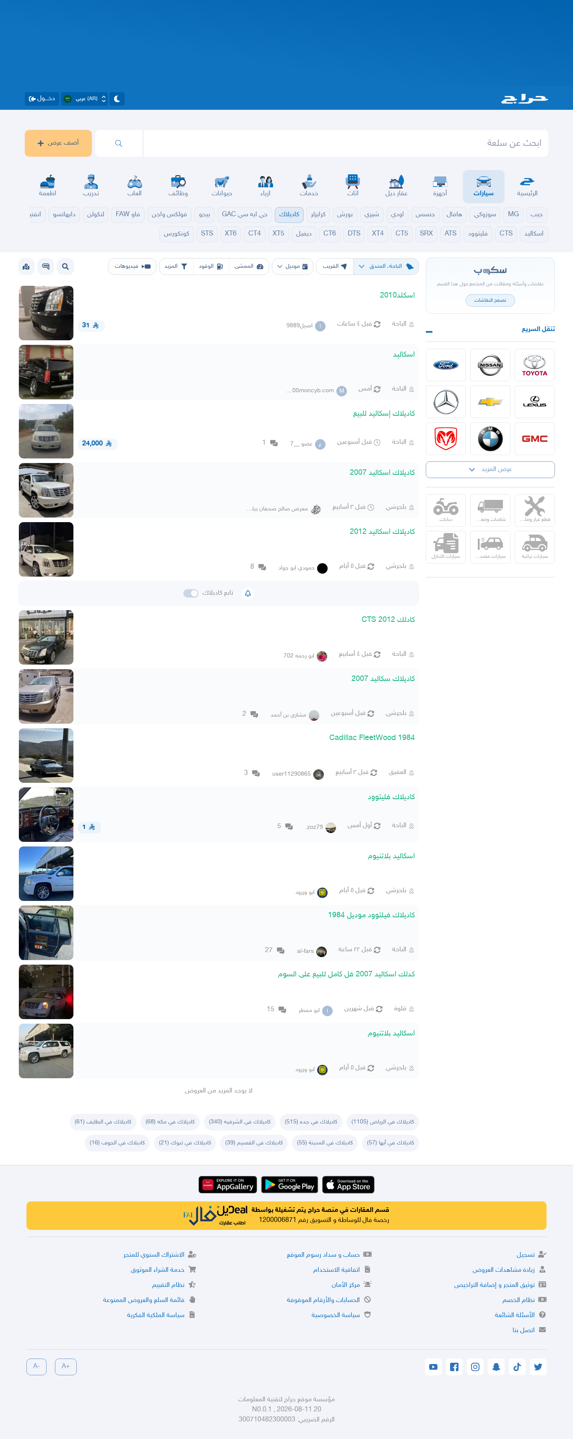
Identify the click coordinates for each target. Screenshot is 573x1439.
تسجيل (526, 1255)
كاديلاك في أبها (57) (390, 1143)
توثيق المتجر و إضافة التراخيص (494, 1285)
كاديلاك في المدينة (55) (325, 1143)
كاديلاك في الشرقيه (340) (240, 1122)
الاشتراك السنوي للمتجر (154, 1255)
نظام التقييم (168, 1285)
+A (66, 1367)
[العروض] (26, 266)
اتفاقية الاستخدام (336, 1270)
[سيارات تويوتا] (535, 365)
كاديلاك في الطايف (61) (103, 1122)
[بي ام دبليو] (490, 438)
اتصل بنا (524, 1331)
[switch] (190, 593)
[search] (118, 143)
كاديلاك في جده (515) (311, 1122)
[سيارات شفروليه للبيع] (490, 402)
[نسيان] (490, 365)
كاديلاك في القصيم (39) (254, 1143)
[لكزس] (535, 402)
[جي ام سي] (535, 438)
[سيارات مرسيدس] (446, 402)
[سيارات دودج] (446, 438)
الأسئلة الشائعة (515, 1316)
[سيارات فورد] (446, 365)
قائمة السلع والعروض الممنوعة (144, 1300)
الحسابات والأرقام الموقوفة (323, 1300)
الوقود (206, 266)
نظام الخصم (519, 1300)
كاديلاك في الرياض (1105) (383, 1122)
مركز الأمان (346, 1285)
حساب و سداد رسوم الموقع (323, 1255)
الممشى (243, 266)
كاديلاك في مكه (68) (170, 1122)
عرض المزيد (497, 470)
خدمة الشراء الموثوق (158, 1270)
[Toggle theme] (117, 99)
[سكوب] (45, 266)
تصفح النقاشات (490, 300)
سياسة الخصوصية (336, 1316)
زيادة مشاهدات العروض (504, 1270)
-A (36, 1367)
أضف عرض (63, 143)
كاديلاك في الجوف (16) (117, 1143)
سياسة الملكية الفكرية (156, 1316)
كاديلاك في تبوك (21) (185, 1143)
